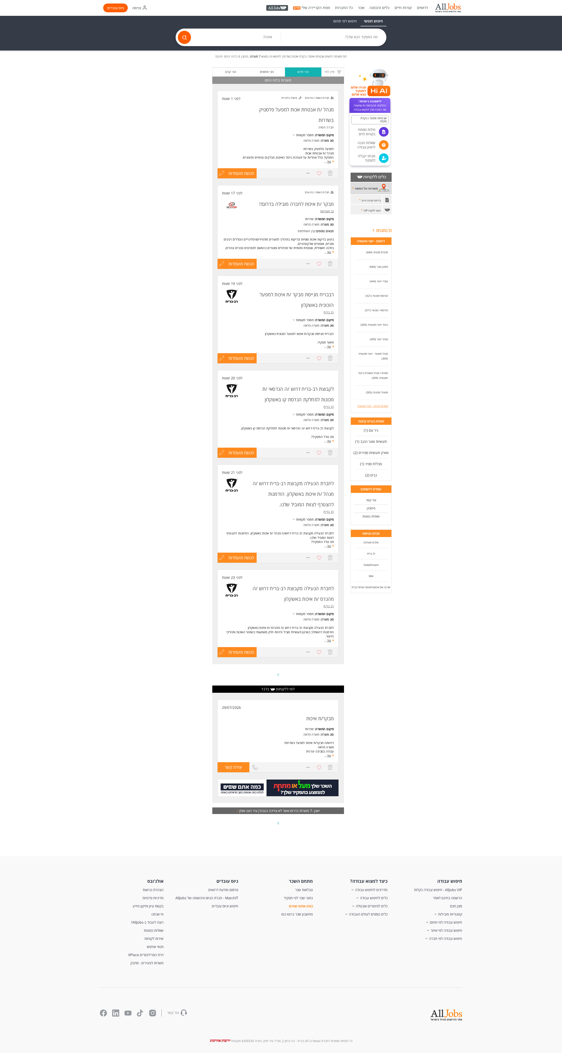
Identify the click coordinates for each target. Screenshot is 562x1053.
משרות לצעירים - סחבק (147, 963)
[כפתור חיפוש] (184, 37)
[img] (448, 8)
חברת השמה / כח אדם (317, 98)
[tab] (373, 21)
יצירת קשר (230, 768)
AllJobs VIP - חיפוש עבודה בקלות (438, 889)
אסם (371, 576)
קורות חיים (403, 7)
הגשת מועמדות (241, 173)
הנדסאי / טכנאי (380, 310)
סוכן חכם (456, 906)
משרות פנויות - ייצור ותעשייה (372, 406)
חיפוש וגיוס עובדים (225, 906)
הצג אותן (244, 810)
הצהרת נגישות (153, 889)
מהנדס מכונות (380, 252)
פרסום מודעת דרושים (223, 889)
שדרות (309, 219)
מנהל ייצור (382, 339)
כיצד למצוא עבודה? (368, 881)
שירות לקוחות (154, 938)
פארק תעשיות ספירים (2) (371, 452)
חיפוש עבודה (449, 881)
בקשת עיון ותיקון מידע (148, 906)
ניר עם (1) (371, 430)
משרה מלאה (311, 140)
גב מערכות (327, 211)
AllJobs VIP (277, 8)
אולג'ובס (155, 881)
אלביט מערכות (371, 542)
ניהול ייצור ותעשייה (378, 325)
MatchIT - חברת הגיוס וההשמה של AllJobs (206, 898)
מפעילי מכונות (380, 392)
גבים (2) (371, 475)
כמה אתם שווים (301, 906)
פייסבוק (371, 508)
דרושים (422, 7)
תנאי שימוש (155, 946)
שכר (361, 7)
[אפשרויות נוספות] (308, 173)
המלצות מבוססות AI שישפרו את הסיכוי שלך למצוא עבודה (370, 105)
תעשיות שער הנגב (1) (371, 441)
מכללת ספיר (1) (371, 463)
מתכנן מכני (382, 267)
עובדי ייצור (382, 281)
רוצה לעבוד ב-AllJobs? (147, 922)
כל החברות (344, 7)
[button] (370, 119)
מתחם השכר (301, 881)
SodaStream (371, 565)
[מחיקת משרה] (330, 173)
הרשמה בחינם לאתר (447, 898)
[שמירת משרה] (319, 173)
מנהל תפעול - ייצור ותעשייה (373, 354)
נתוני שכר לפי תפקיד (298, 898)
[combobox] (334, 37)
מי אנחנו (157, 914)
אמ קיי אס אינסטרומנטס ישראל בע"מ (371, 587)
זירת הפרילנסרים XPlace (146, 954)
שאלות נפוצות (371, 516)
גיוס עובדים (115, 7)
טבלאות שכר (304, 889)
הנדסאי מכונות (380, 296)
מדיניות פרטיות (153, 898)
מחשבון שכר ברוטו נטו (297, 914)
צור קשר (371, 500)
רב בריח (371, 553)
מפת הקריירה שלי (315, 7)
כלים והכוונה (379, 7)
